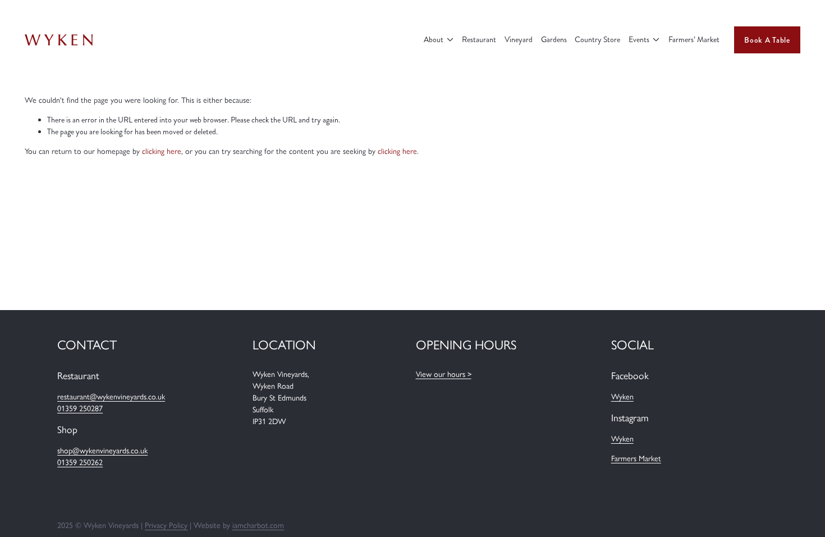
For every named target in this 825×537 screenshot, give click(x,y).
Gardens (554, 39)
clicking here (161, 151)
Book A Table (767, 39)
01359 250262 (80, 462)
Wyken (622, 397)
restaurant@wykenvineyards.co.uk (111, 397)
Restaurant (479, 39)
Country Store (597, 39)
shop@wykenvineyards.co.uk (102, 451)
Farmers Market (636, 458)
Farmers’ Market (693, 39)
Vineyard (519, 39)
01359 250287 (80, 408)
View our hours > (443, 374)
